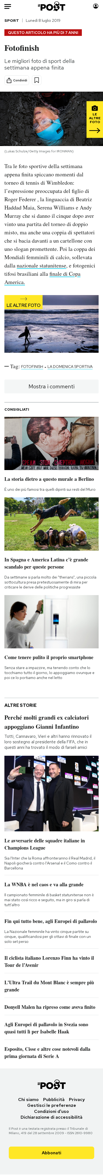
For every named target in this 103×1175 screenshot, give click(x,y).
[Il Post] (51, 6)
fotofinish (32, 366)
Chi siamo (28, 1099)
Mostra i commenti (51, 386)
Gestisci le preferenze (51, 1105)
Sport (11, 20)
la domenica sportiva (70, 366)
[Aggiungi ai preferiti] (36, 80)
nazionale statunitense (41, 265)
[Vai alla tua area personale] (96, 6)
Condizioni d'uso (51, 1111)
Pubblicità (54, 1099)
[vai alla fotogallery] (51, 324)
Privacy (77, 1099)
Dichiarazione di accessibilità (51, 1117)
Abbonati (51, 1153)
